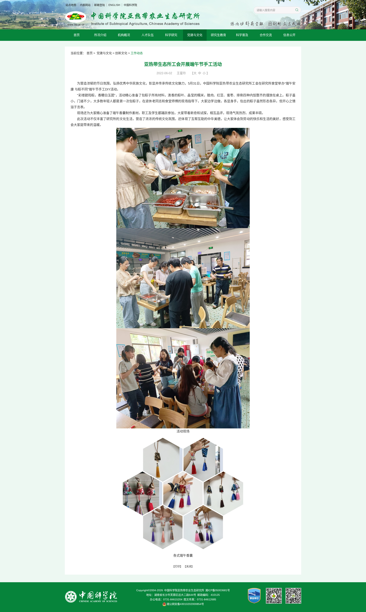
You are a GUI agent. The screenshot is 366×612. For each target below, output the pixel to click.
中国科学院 (130, 4)
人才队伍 (147, 35)
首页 (77, 35)
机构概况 (124, 35)
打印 (177, 566)
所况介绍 (100, 35)
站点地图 (71, 4)
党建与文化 (194, 35)
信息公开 (289, 35)
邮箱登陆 (99, 4)
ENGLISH (114, 4)
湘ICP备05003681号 (217, 590)
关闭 (188, 566)
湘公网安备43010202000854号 (185, 604)
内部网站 (85, 4)
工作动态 (137, 53)
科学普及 (242, 35)
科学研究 (171, 35)
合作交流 (266, 35)
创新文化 (121, 53)
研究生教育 (218, 35)
